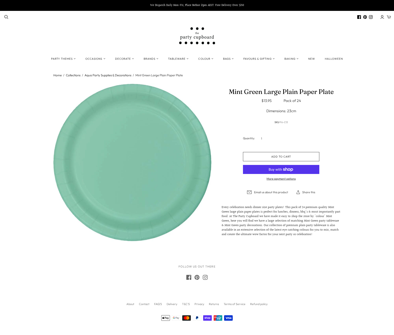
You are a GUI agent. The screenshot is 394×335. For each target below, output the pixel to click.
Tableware (177, 58)
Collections (73, 75)
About (130, 304)
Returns (214, 304)
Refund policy (259, 304)
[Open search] (6, 17)
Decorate (123, 58)
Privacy (199, 304)
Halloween (334, 58)
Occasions (93, 58)
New (311, 58)
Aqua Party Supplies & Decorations (108, 75)
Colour (204, 58)
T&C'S (186, 304)
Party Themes (62, 58)
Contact (144, 304)
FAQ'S (158, 304)
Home (57, 75)
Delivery (172, 304)
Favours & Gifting (257, 58)
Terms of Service (234, 304)
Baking (290, 58)
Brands (149, 58)
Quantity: (249, 138)
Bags (227, 58)
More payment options (281, 179)
